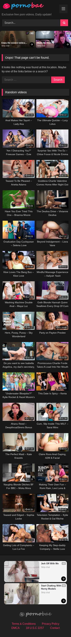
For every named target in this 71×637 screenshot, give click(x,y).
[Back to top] (60, 626)
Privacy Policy (50, 623)
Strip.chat (5, 46)
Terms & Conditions (24, 623)
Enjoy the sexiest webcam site (14, 43)
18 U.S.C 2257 (35, 627)
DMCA (15, 627)
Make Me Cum (44, 43)
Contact (55, 627)
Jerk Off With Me (50, 563)
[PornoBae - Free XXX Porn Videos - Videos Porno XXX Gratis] (29, 7)
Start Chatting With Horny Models (51, 587)
